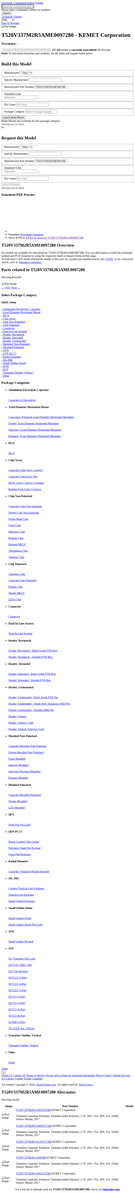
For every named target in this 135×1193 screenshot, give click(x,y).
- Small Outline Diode (13, 363)
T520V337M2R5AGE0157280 (34, 1141)
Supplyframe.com (46, 1084)
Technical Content (11, 16)
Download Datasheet (31, 234)
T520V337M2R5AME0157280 (34, 1125)
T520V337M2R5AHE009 (31, 1157)
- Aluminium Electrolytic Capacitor (20, 309)
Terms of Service (35, 1075)
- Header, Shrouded (12, 337)
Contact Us (19, 1075)
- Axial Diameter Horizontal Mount (20, 312)
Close (4, 1068)
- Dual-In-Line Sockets (14, 331)
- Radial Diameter (11, 356)
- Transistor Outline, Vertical (17, 372)
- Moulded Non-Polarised (15, 344)
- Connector (8, 328)
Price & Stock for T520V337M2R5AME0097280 (54, 237)
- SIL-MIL (7, 359)
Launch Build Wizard (13, 117)
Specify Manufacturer (16, 79)
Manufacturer (11, 72)
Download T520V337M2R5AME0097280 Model (26, 50)
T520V (109, 259)
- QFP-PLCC (8, 353)
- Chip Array (8, 318)
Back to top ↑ (86, 1084)
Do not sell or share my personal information (70, 1075)
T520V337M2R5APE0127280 (34, 1173)
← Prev (6, 287)
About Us (6, 1075)
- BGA (5, 315)
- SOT (4, 369)
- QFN (5, 350)
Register (14, 23)
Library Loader (14, 1078)
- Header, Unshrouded (13, 340)
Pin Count (9, 104)
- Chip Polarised (10, 325)
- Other (5, 375)
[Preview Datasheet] (38, 98)
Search (6, 13)
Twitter (28, 1078)
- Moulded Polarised (12, 347)
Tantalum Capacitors (30, 262)
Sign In (5, 23)
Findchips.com (111, 1189)
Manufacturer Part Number (19, 86)
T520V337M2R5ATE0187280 (33, 1110)
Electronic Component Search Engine (22, 2)
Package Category (14, 111)
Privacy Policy (104, 1075)
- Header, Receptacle (12, 334)
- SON (5, 366)
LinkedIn (37, 1078)
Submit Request (11, 184)
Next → (15, 287)
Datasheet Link (12, 93)
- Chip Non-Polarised (13, 321)
